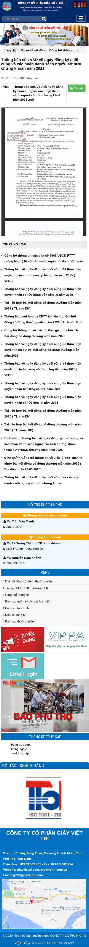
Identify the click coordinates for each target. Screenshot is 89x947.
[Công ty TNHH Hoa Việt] (44, 798)
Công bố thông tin (17, 594)
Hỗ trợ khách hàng (45, 504)
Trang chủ (10, 50)
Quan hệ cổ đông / (35, 50)
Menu (45, 572)
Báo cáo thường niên (19, 621)
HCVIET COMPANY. (60, 943)
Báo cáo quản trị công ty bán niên (27, 601)
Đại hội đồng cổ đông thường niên (28, 581)
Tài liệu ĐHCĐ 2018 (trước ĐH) (26, 588)
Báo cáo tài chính (16, 608)
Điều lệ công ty (14, 614)
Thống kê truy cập (45, 737)
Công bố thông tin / (63, 50)
